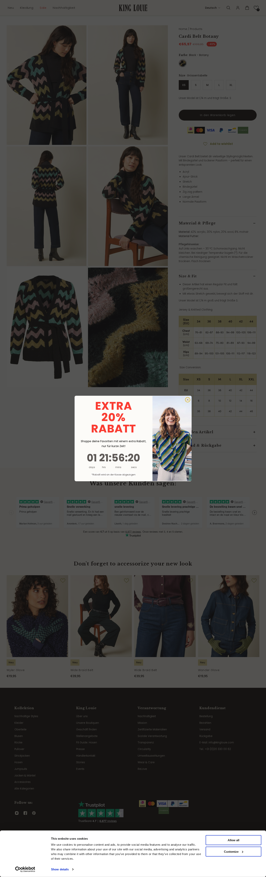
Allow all (233, 840)
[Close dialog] (187, 399)
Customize (231, 851)
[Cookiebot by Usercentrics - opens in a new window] (25, 869)
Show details (60, 869)
